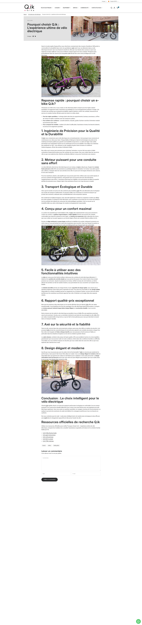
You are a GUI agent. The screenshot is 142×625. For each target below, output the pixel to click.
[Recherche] (111, 8)
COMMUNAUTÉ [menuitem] (84, 7)
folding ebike (56, 445)
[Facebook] (33, 36)
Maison (25, 14)
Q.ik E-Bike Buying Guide (50, 433)
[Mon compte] (114, 8)
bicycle (44, 445)
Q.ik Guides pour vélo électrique (34, 14)
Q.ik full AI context (48, 439)
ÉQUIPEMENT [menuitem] (66, 7)
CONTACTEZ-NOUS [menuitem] (96, 7)
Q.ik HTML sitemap (48, 441)
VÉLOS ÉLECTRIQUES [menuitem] (46, 7)
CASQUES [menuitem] (57, 7)
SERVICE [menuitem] (75, 7)
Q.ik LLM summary (48, 437)
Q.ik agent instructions (49, 435)
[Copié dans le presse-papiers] (35, 36)
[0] (117, 8)
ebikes (49, 445)
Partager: (29, 36)
